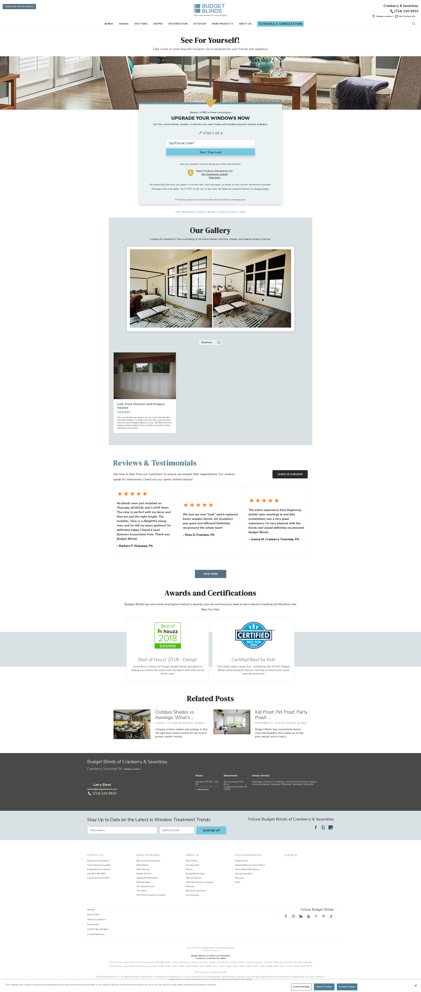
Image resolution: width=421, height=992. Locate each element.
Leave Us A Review (290, 474)
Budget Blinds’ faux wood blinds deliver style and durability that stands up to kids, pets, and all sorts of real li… (279, 733)
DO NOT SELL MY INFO (97, 929)
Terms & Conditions (96, 919)
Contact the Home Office (98, 878)
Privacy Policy (262, 188)
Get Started (210, 152)
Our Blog (291, 855)
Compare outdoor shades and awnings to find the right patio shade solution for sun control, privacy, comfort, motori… (181, 733)
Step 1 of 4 (212, 133)
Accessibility (93, 924)
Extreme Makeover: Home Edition (250, 865)
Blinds (109, 23)
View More (210, 574)
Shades (123, 23)
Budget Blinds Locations (98, 869)
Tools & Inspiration (248, 855)
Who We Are (192, 860)
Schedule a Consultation (280, 24)
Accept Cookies (347, 986)
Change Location (132, 769)
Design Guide (241, 860)
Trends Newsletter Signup (247, 869)
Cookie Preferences (95, 934)
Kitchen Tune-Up (143, 873)
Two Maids (141, 890)
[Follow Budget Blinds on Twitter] (316, 916)
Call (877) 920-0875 (96, 873)
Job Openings (192, 895)
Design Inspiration (243, 873)
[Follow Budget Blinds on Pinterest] (323, 916)
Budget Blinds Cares (195, 873)
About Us (245, 23)
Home (177, 212)
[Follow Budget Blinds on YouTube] (308, 916)
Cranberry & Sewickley (401, 6)
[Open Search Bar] (414, 24)
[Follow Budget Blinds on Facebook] (315, 827)
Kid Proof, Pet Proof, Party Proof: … (281, 715)
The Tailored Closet (145, 886)
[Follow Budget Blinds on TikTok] (331, 916)
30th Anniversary (193, 878)
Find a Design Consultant (99, 865)
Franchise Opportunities (19, 6)
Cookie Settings (301, 986)
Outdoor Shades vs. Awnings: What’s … (175, 715)
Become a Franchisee (195, 890)
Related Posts (210, 698)
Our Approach (192, 865)
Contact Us (95, 855)
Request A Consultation (98, 860)
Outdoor (199, 23)
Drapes (158, 23)
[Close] (415, 985)
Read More (203, 789)
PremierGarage (143, 882)
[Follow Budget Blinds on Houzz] (301, 916)
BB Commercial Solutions (148, 860)
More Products (222, 23)
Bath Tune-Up (142, 869)
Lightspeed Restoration (147, 878)
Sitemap (91, 909)
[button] (382, 16)
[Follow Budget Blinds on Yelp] (323, 827)
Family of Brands (148, 855)
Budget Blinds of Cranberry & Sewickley (199, 212)
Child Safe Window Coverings (200, 882)
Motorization (178, 23)
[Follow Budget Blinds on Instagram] (293, 916)
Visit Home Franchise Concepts (150, 895)
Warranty (190, 886)
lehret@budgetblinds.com (102, 789)
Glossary (239, 878)
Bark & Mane (142, 865)
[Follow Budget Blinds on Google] (330, 827)
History (189, 869)
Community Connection (227, 212)
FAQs (237, 882)
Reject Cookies (324, 986)
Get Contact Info (407, 16)
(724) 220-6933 (406, 11)
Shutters (140, 23)
